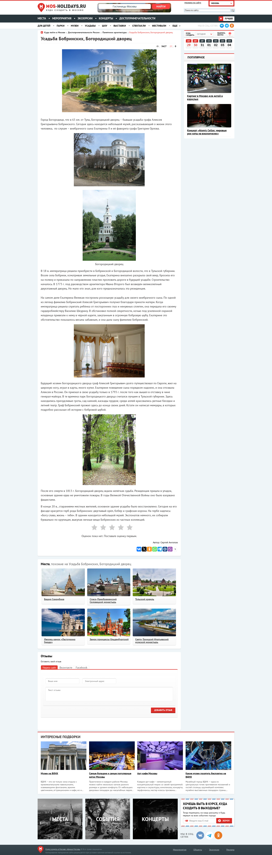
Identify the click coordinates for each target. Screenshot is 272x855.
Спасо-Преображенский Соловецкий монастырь (103, 601)
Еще (175, 25)
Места (42, 18)
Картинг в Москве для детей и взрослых (205, 97)
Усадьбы (90, 25)
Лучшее (228, 18)
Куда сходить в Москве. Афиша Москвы (62, 849)
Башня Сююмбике (54, 599)
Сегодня (201, 34)
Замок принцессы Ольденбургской (109, 639)
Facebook (81, 667)
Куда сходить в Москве (65, 10)
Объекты (197, 849)
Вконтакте (66, 667)
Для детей (44, 25)
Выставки (119, 25)
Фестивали (159, 25)
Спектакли (139, 25)
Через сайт (49, 667)
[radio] (93, 528)
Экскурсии (85, 18)
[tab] (49, 667)
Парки (61, 25)
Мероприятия (61, 18)
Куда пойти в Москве (54, 32)
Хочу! (226, 820)
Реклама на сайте (192, 3)
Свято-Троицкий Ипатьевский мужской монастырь (152, 641)
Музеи (75, 25)
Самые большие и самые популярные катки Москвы (110, 775)
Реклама (230, 849)
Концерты (106, 18)
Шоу (104, 25)
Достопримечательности (137, 18)
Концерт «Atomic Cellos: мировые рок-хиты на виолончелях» (207, 132)
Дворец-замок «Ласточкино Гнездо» (59, 641)
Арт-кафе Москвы (147, 773)
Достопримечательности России (84, 32)
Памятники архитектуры (114, 32)
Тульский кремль (144, 599)
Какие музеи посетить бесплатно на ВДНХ (206, 775)
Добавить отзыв (163, 710)
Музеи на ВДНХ (49, 773)
